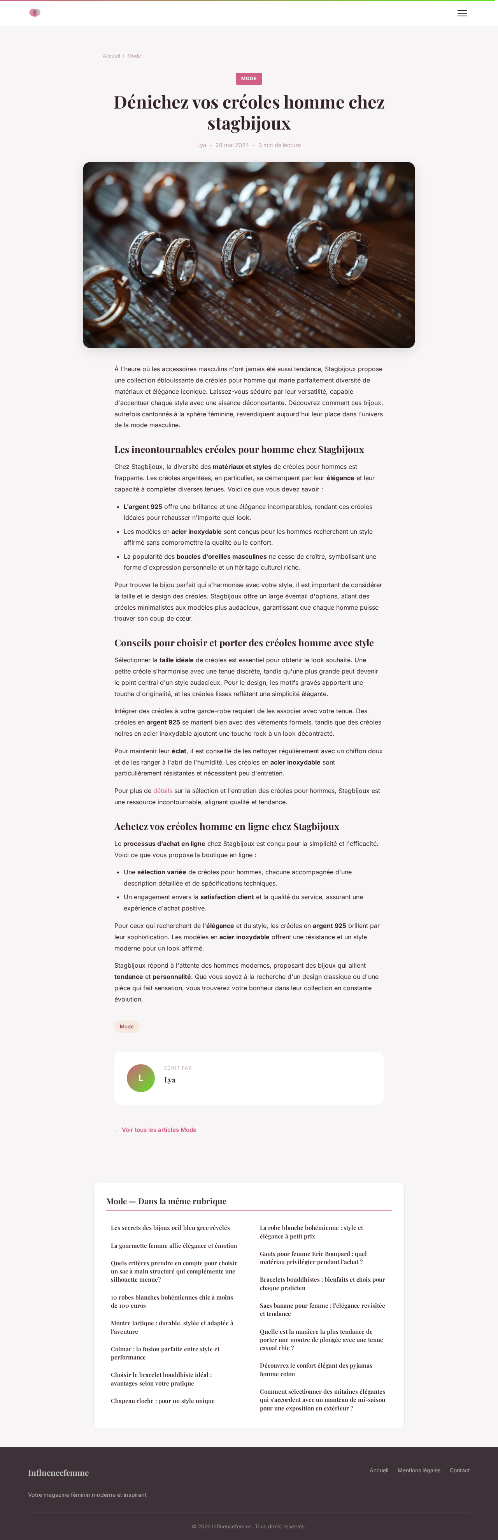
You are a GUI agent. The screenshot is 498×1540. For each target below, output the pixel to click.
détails (162, 791)
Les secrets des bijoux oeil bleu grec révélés (170, 1227)
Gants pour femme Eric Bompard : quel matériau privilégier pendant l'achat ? (313, 1258)
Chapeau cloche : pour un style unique (163, 1401)
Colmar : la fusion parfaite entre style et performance (165, 1353)
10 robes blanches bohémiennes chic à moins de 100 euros (172, 1301)
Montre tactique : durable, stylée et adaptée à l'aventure (172, 1327)
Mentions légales (419, 1470)
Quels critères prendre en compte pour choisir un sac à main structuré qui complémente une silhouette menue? (174, 1271)
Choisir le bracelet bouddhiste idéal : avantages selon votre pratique (161, 1379)
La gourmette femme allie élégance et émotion (174, 1245)
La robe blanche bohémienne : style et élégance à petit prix (311, 1232)
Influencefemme (58, 1472)
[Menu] (462, 13)
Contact (460, 1470)
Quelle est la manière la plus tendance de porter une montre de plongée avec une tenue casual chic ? (321, 1340)
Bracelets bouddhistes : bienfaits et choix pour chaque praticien (322, 1283)
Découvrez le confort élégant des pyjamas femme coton (316, 1369)
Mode (134, 56)
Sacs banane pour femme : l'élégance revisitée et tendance (322, 1309)
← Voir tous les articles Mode (155, 1129)
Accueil (111, 56)
